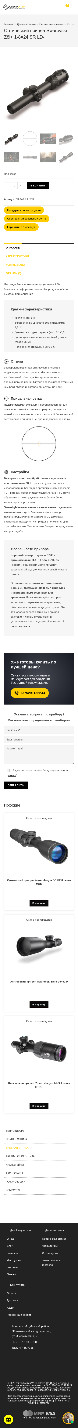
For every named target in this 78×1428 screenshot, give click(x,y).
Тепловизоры (15, 1130)
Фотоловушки (15, 1181)
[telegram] (49, 7)
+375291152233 (32, 693)
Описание (13, 247)
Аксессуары (14, 1173)
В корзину (38, 185)
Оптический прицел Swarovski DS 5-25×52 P (39, 981)
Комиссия (13, 1190)
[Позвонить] (42, 7)
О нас (10, 1238)
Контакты (12, 1267)
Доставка (12, 1300)
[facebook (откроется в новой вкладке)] (49, 1355)
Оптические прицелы (51, 24)
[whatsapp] (26, 1355)
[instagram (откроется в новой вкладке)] (38, 1355)
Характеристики (17, 256)
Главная (8, 24)
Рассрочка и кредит (19, 1314)
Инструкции (14, 1260)
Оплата (11, 1293)
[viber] (20, 1355)
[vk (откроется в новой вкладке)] (43, 1355)
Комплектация (16, 265)
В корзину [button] (39, 903)
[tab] (39, 248)
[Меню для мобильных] (72, 7)
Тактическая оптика (20, 1156)
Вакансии (13, 1253)
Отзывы (11, 1274)
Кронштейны (15, 1164)
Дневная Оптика (26, 24)
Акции (10, 1307)
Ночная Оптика (16, 1139)
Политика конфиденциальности (39, 1417)
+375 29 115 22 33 (23, 1347)
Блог (9, 1245)
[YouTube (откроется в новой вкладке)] (31, 1355)
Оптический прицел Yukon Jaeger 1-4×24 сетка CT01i (39, 1085)
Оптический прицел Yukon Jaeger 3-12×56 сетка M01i (39, 882)
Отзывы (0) (13, 273)
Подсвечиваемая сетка (18, 404)
